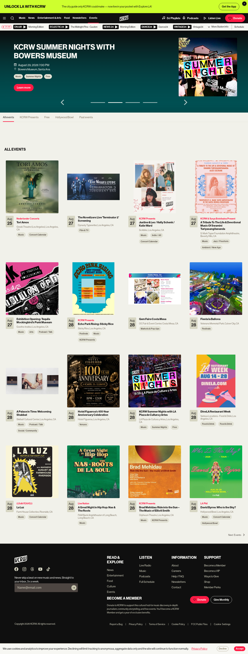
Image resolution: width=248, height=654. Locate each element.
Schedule (239, 26)
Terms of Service (155, 624)
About (175, 565)
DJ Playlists (173, 18)
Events (93, 17)
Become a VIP (212, 570)
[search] (13, 18)
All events (8, 117)
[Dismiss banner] (244, 3)
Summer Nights (33, 76)
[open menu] (5, 18)
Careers (176, 570)
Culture (111, 586)
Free (48, 76)
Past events (86, 117)
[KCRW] (21, 562)
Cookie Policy (176, 624)
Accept (239, 648)
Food (67, 17)
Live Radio (145, 565)
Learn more (24, 87)
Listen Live (214, 18)
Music (22, 17)
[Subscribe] (73, 587)
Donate (237, 18)
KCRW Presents (29, 117)
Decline (223, 648)
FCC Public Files (198, 624)
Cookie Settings (222, 624)
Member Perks (212, 587)
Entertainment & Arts (49, 17)
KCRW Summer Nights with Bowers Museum (64, 51)
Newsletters (79, 17)
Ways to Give (211, 576)
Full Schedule (147, 581)
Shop (207, 581)
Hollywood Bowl (64, 117)
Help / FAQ (178, 576)
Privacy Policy (134, 624)
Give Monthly (221, 599)
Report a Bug (116, 624)
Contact (176, 587)
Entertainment (115, 575)
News (31, 17)
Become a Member (215, 565)
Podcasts (192, 18)
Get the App (229, 6)
